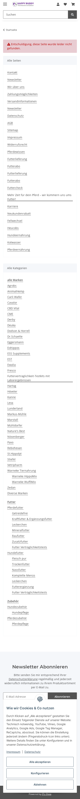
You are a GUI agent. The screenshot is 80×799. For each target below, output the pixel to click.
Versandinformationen (22, 101)
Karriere (12, 206)
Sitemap (12, 130)
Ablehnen (40, 784)
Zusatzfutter (20, 541)
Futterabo (13, 166)
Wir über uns (15, 87)
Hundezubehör (17, 607)
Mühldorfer (14, 425)
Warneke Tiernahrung (21, 470)
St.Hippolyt (14, 453)
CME (10, 314)
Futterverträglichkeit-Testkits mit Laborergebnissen (28, 378)
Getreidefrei (20, 513)
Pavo (10, 442)
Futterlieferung (17, 159)
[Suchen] (72, 14)
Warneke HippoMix (24, 476)
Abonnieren (62, 696)
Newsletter (14, 79)
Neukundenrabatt (19, 213)
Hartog (11, 386)
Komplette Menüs (23, 575)
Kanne (11, 397)
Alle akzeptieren (40, 762)
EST (9, 359)
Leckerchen (19, 524)
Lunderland (15, 408)
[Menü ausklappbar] (5, 2)
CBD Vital (13, 308)
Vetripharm (14, 465)
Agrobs (12, 285)
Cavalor (12, 302)
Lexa (10, 403)
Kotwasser (14, 242)
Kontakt (12, 72)
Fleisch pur (19, 558)
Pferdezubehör (17, 618)
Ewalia (11, 365)
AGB (10, 123)
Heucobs (13, 228)
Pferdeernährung (18, 249)
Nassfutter (19, 570)
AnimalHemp (15, 291)
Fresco (11, 370)
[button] (58, 4)
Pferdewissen (16, 152)
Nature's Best (16, 431)
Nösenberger (15, 436)
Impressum (13, 751)
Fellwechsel (14, 221)
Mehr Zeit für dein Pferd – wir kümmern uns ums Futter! (39, 197)
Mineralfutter (21, 530)
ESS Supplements (18, 353)
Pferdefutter (15, 507)
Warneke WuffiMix (24, 482)
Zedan (11, 487)
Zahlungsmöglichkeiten (22, 94)
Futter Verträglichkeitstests (29, 547)
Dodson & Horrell (18, 331)
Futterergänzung (23, 587)
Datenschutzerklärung (23, 679)
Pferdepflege (20, 624)
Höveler (12, 391)
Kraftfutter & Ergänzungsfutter (32, 519)
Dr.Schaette (15, 336)
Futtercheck (15, 188)
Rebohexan (14, 448)
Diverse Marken (17, 493)
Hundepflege (20, 612)
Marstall (12, 420)
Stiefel (11, 459)
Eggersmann (15, 342)
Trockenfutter (21, 564)
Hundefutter (15, 553)
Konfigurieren (40, 773)
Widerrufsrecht (17, 144)
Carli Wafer (14, 297)
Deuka (11, 325)
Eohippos (13, 348)
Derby (11, 319)
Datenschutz (32, 751)
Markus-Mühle (16, 414)
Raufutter (18, 536)
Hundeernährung (18, 235)
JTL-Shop (46, 794)
